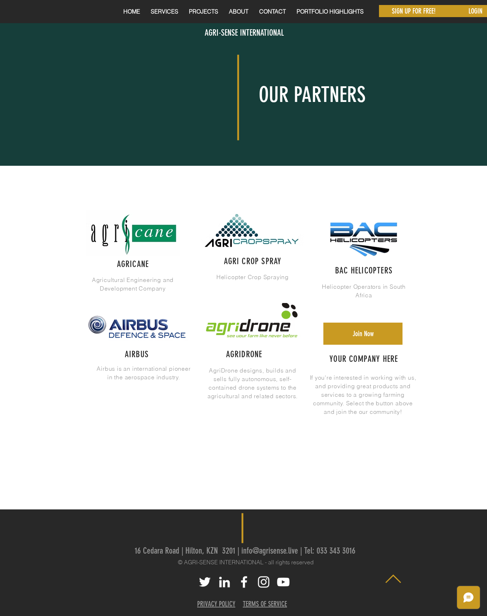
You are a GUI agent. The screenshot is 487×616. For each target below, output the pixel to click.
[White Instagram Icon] (263, 582)
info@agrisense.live (269, 551)
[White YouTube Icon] (283, 582)
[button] (164, 11)
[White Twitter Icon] (204, 582)
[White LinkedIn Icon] (224, 582)
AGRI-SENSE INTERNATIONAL (244, 33)
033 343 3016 (336, 551)
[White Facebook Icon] (244, 582)
